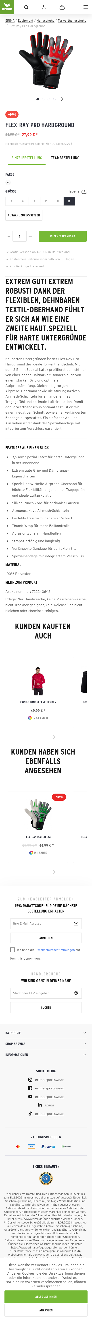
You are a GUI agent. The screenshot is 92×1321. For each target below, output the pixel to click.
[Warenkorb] (62, 7)
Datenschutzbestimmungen (55, 950)
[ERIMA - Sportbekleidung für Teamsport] (7, 10)
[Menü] (85, 7)
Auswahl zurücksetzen (24, 215)
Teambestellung (65, 158)
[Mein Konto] (44, 7)
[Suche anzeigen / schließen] (26, 7)
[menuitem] (85, 7)
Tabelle (73, 191)
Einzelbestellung (26, 158)
